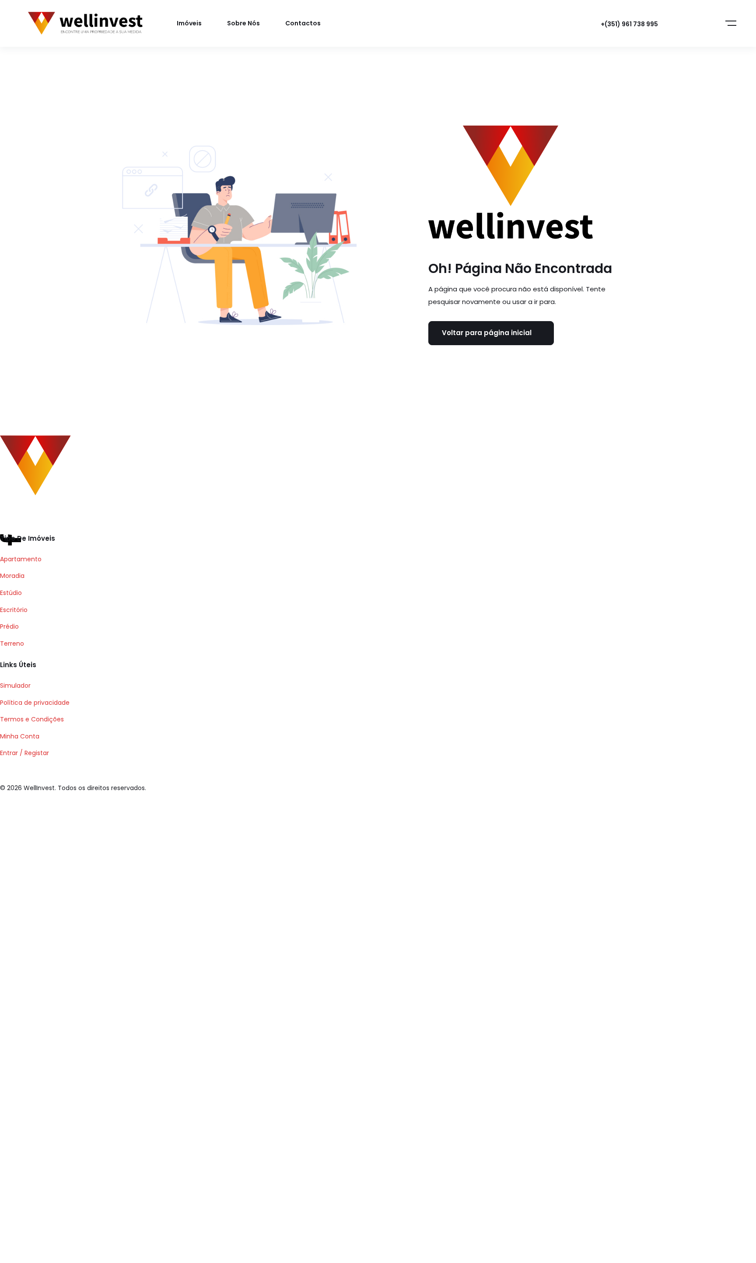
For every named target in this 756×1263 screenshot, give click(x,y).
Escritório (14, 609)
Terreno (12, 643)
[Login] (685, 23)
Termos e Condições (32, 719)
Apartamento (21, 559)
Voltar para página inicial (487, 332)
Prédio (9, 626)
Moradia (12, 575)
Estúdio (11, 592)
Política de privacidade (35, 702)
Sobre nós (243, 23)
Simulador (15, 685)
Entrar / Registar (24, 753)
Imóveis (189, 23)
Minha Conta (19, 736)
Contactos (303, 23)
